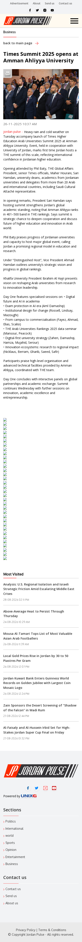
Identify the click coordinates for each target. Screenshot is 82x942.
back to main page (18, 43)
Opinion (10, 850)
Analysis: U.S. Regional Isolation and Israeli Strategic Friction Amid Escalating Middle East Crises (38, 589)
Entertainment (15, 857)
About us (11, 903)
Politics (10, 821)
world (9, 835)
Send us (49, 3)
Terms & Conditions (52, 930)
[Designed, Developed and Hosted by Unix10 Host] (29, 796)
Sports (10, 843)
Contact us (65, 3)
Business (9, 32)
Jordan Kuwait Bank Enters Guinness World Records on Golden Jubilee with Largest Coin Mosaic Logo (37, 683)
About (36, 3)
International (14, 828)
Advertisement (19, 3)
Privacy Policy (25, 930)
